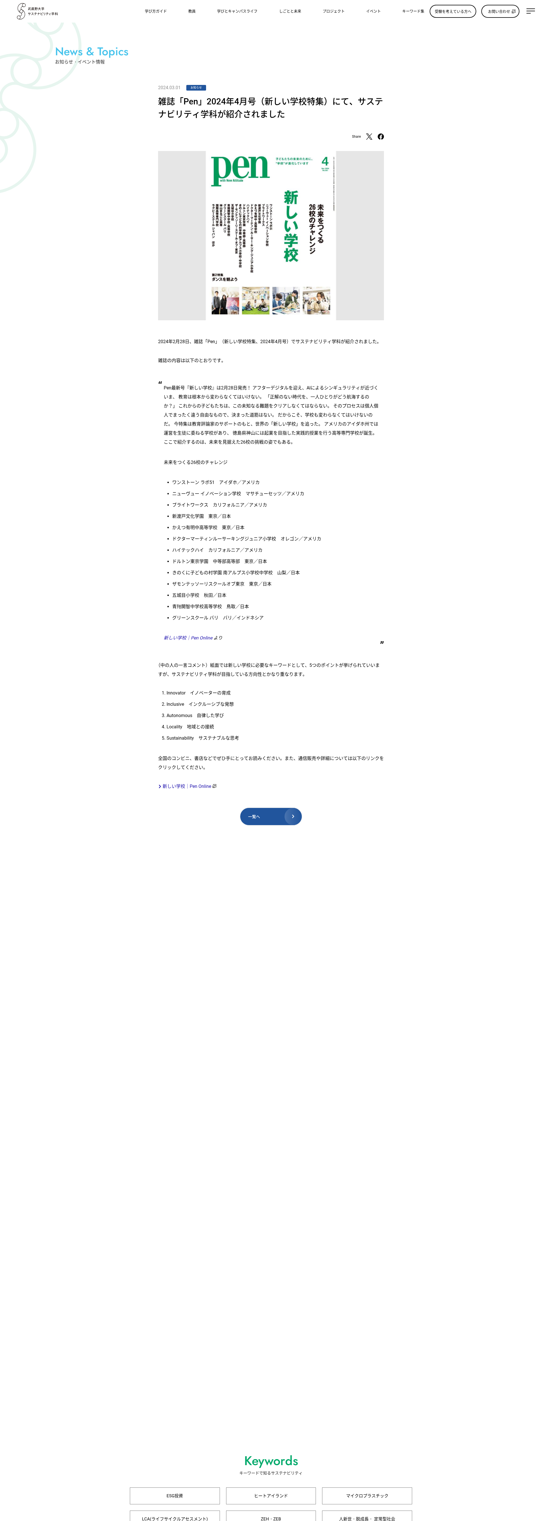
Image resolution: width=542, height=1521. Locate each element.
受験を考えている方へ (453, 11)
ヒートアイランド (271, 1495)
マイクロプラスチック (367, 1495)
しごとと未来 (290, 11)
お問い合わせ (499, 11)
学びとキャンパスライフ (237, 11)
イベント (373, 11)
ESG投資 (175, 1495)
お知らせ (196, 87)
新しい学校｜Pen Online (188, 638)
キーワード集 (413, 11)
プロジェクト (334, 11)
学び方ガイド (156, 11)
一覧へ (254, 816)
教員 (192, 11)
